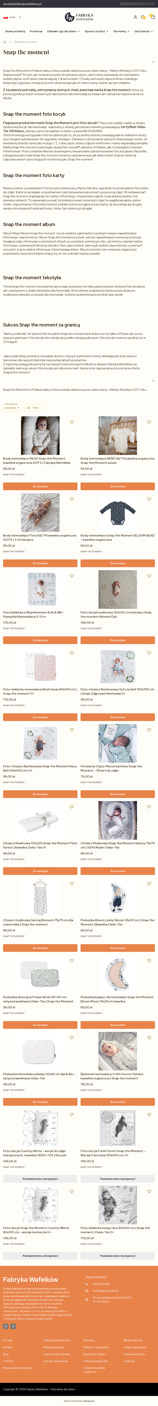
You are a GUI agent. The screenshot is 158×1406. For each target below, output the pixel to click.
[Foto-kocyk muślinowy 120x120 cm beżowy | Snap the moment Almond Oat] (118, 589)
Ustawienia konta (134, 1354)
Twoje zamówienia (135, 1347)
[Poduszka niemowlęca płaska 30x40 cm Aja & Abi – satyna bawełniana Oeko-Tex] (40, 1051)
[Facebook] (13, 1326)
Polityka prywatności (96, 1361)
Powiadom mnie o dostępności (40, 1178)
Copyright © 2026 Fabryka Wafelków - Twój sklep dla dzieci (39, 1389)
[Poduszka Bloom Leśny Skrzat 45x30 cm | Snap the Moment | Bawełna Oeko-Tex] (118, 897)
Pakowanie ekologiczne (17, 1368)
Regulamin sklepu (95, 1354)
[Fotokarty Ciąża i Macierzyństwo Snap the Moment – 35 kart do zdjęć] (118, 743)
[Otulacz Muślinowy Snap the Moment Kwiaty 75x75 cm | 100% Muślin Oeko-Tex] (118, 820)
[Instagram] (5, 1326)
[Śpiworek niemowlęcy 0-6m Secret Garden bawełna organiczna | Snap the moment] (118, 1051)
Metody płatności (54, 1347)
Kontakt (7, 1347)
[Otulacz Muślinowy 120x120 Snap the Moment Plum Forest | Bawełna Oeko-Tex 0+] (40, 820)
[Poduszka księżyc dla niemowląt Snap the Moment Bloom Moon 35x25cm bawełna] (118, 974)
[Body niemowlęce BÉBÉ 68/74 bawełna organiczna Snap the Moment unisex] (118, 435)
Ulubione (129, 1361)
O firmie (8, 1361)
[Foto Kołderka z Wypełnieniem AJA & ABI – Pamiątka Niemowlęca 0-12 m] (40, 589)
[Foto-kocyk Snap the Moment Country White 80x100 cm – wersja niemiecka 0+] (40, 1205)
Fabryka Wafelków (4, 41)
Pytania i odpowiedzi (96, 1347)
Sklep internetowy (79, 1401)
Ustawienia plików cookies (94, 1369)
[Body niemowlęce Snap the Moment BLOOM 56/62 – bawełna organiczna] (118, 512)
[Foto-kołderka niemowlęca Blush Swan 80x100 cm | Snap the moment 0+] (40, 666)
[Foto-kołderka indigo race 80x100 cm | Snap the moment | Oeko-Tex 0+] (118, 1205)
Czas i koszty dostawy (56, 1354)
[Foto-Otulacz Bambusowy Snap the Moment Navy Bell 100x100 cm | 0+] (40, 743)
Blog (6, 1354)
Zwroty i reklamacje (55, 1361)
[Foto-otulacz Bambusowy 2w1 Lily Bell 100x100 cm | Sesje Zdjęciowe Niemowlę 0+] (118, 666)
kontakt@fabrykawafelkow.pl (22, 4)
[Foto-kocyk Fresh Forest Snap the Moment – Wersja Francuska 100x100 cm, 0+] (118, 1128)
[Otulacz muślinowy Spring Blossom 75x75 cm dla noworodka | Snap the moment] (40, 897)
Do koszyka (40, 486)
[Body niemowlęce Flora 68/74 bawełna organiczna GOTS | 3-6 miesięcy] (40, 512)
